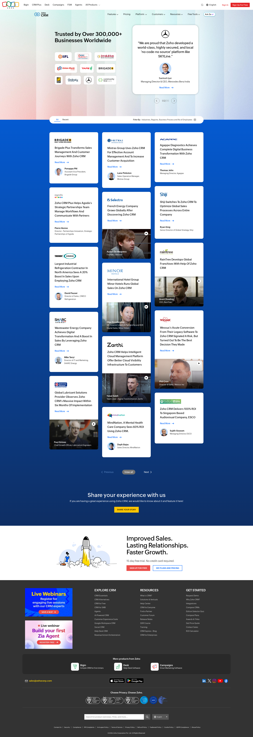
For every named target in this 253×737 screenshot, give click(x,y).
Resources (175, 14)
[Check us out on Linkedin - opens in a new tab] (204, 681)
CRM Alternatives (101, 600)
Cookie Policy (169, 727)
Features (112, 14)
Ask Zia (208, 14)
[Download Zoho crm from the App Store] (117, 680)
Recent (65, 120)
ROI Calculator (192, 631)
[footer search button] (147, 717)
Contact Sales (192, 627)
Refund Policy (142, 727)
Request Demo (192, 596)
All (57, 120)
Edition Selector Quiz (195, 611)
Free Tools (193, 14)
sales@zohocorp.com (40, 680)
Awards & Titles (193, 619)
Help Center (145, 603)
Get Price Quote (193, 623)
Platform (140, 14)
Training (143, 627)
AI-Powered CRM (101, 615)
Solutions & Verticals (149, 600)
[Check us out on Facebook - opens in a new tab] (226, 681)
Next (146, 472)
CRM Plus (36, 5)
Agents (78, 5)
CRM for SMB (100, 607)
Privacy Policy (130, 727)
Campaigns (58, 5)
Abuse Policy (196, 727)
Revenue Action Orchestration (107, 635)
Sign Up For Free (240, 5)
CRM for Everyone (147, 607)
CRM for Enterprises (148, 635)
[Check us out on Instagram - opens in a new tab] (214, 681)
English (212, 5)
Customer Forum (147, 615)
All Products (91, 5)
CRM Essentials (101, 596)
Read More (164, 87)
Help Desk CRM (101, 631)
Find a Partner (146, 611)
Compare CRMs (193, 607)
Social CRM (99, 627)
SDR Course (145, 623)
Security (67, 727)
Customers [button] (157, 14)
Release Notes (146, 619)
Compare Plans (192, 615)
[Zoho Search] (202, 5)
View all (128, 472)
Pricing (126, 14)
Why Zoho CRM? (193, 600)
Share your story (126, 510)
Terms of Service (116, 727)
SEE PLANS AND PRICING (167, 568)
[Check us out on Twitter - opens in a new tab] (209, 681)
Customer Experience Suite (106, 619)
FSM (69, 5)
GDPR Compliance (182, 727)
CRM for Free (100, 603)
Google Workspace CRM (104, 623)
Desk (47, 5)
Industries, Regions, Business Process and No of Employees (167, 120)
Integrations (191, 603)
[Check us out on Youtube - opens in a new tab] (220, 681)
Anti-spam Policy (103, 727)
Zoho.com (10, 5)
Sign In (225, 5)
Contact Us (57, 727)
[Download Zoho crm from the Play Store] (135, 680)
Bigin (26, 5)
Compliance (77, 727)
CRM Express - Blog (148, 631)
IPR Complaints (89, 727)
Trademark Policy (155, 727)
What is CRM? (146, 596)
